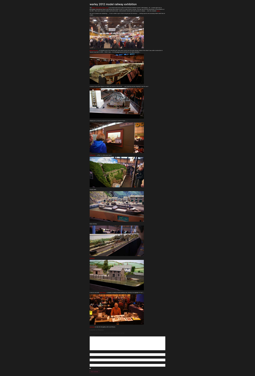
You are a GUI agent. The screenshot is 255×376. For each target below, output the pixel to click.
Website (92, 363)
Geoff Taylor (102, 292)
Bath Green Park (94, 50)
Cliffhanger (92, 155)
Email (91, 357)
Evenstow (92, 258)
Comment (92, 335)
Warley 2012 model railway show (100, 7)
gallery (158, 11)
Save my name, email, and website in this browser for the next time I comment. (111, 368)
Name (91, 352)
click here (92, 327)
